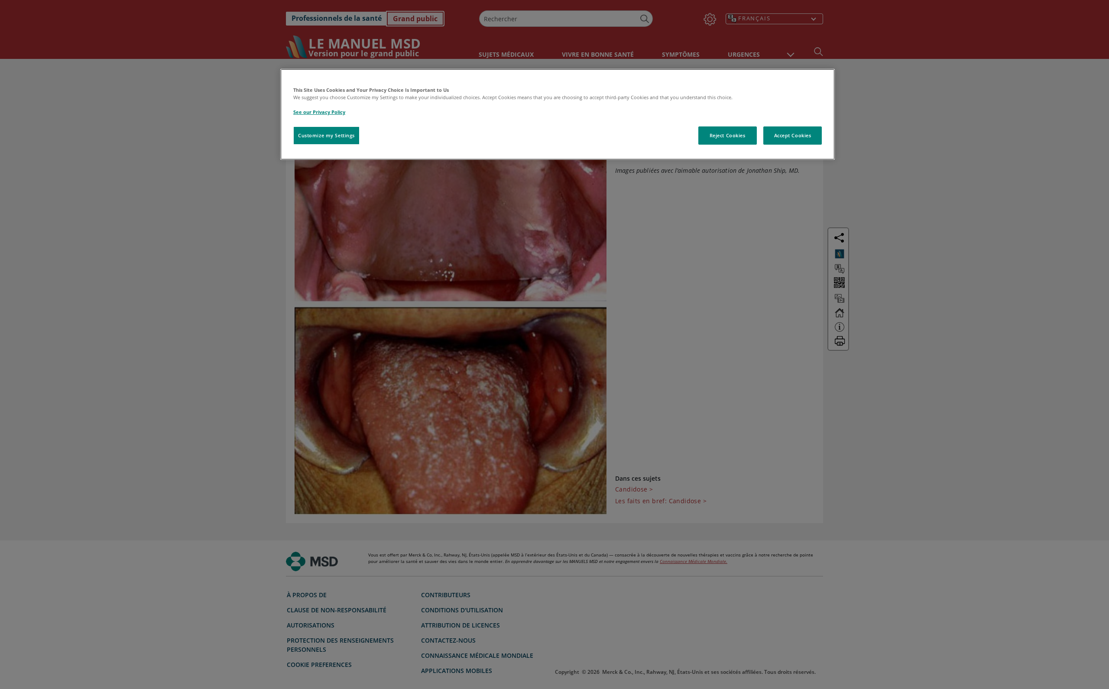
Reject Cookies (728, 135)
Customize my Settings (326, 135)
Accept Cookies (792, 135)
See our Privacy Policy (319, 112)
